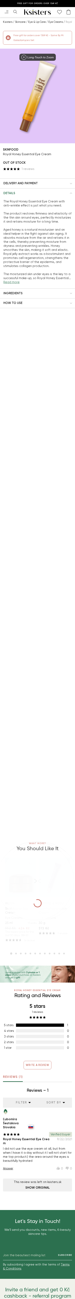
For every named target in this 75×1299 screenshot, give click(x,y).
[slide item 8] (44, 953)
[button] (37, 183)
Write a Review (37, 1065)
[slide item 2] (16, 953)
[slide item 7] (40, 953)
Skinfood (10, 149)
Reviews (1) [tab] (13, 1077)
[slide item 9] (49, 953)
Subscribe (65, 1255)
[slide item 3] (20, 953)
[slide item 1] (11, 953)
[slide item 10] (54, 953)
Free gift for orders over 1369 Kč (37, 3)
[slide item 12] (64, 953)
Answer (8, 1168)
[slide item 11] (59, 953)
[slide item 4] (25, 953)
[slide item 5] (30, 953)
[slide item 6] (35, 953)
